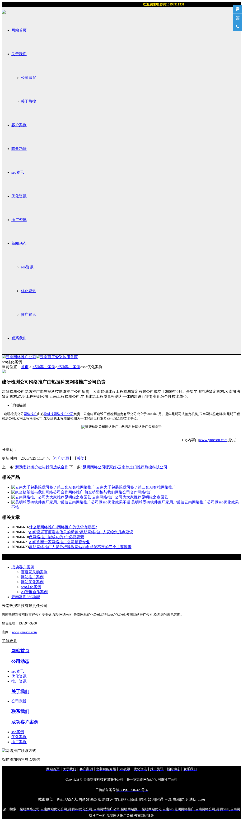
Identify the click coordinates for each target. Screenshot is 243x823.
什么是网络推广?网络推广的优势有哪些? (63, 527)
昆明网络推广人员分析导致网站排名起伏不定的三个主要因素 (80, 547)
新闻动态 (19, 243)
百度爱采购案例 (34, 572)
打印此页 (61, 458)
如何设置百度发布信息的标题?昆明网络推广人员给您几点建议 (81, 532)
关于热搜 (28, 101)
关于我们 (19, 54)
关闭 (80, 458)
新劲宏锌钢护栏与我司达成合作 (41, 467)
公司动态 (20, 661)
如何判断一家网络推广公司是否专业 (59, 542)
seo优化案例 (31, 587)
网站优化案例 (32, 582)
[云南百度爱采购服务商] (57, 357)
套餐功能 (19, 149)
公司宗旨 (28, 78)
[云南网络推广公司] (19, 357)
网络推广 (30, 414)
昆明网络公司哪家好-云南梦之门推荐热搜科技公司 (125, 467)
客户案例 (19, 125)
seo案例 (17, 732)
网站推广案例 (32, 577)
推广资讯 (19, 220)
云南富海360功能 (25, 597)
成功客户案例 (44, 367)
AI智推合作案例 (34, 592)
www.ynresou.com (213, 440)
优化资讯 (19, 196)
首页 (24, 367)
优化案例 (19, 737)
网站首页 (19, 30)
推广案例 (19, 742)
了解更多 (9, 641)
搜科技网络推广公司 (59, 414)
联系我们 (19, 338)
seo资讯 (17, 172)
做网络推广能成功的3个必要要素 (56, 537)
